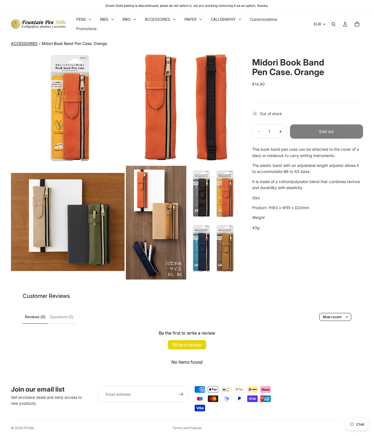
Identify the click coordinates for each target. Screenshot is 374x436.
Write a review (187, 344)
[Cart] (357, 24)
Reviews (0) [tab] (35, 317)
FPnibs (29, 428)
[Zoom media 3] (68, 223)
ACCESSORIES (24, 43)
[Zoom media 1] (68, 108)
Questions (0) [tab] (61, 317)
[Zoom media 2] (182, 108)
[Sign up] (181, 394)
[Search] (333, 24)
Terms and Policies (187, 428)
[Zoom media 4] (182, 223)
